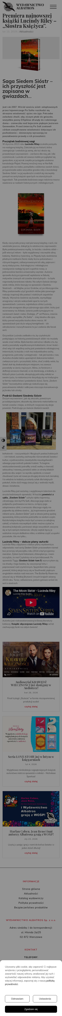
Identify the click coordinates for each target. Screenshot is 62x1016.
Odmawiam (17, 998)
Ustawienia (45, 998)
